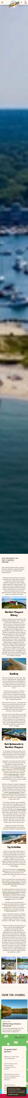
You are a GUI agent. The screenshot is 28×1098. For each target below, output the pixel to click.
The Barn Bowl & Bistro (14, 882)
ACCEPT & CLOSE (13, 1094)
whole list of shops (11, 911)
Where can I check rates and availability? (11, 1057)
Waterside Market (14, 792)
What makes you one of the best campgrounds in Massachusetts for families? (12, 1077)
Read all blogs (19, 1037)
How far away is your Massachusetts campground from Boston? (10, 1066)
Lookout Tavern (21, 809)
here (19, 650)
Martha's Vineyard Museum (10, 892)
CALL (25, 3)
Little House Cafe (13, 774)
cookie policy (21, 1092)
